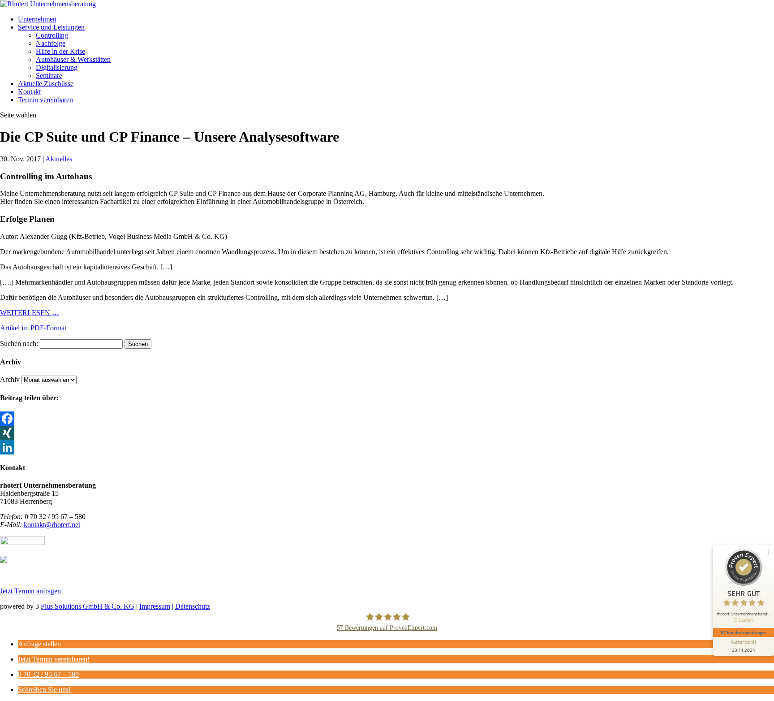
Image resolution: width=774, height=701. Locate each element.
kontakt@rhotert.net (52, 524)
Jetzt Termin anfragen (30, 591)
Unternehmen (37, 19)
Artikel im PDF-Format (33, 328)
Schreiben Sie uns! (44, 689)
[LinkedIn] (387, 447)
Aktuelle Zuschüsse (45, 83)
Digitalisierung (56, 67)
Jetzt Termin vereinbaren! (54, 659)
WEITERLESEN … (29, 312)
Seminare (49, 75)
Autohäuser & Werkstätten (73, 59)
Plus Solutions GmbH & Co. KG (87, 606)
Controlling (52, 35)
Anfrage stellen (39, 644)
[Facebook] (387, 418)
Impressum (154, 606)
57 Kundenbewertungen (743, 632)
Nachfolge (50, 43)
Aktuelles (58, 159)
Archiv (10, 379)
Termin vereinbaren (45, 100)
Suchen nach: (19, 343)
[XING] (387, 433)
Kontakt (29, 91)
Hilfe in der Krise (60, 51)
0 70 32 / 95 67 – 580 (48, 674)
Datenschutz (192, 606)
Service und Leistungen (51, 27)
